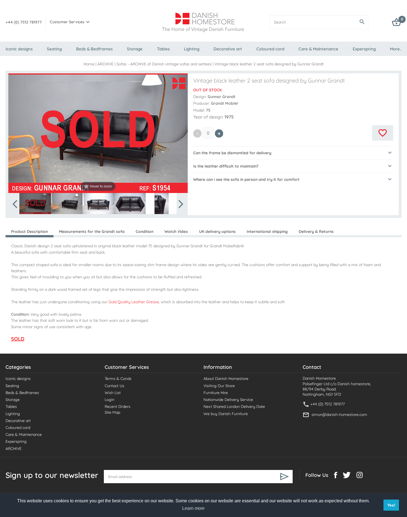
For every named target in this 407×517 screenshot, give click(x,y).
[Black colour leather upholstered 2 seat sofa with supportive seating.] (130, 203)
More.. (395, 49)
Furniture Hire (216, 392)
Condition (144, 231)
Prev (15, 204)
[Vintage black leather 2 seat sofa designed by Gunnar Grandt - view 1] (35, 203)
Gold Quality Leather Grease (134, 301)
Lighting (191, 49)
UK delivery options (217, 231)
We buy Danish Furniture (226, 413)
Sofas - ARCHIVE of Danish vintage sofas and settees (164, 63)
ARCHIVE (105, 63)
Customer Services (67, 21)
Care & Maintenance (318, 49)
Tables (163, 49)
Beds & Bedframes (94, 49)
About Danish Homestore (226, 378)
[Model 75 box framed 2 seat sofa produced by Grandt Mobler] (98, 203)
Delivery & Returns (316, 231)
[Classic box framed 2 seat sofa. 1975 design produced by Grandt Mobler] (161, 203)
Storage (135, 49)
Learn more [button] (193, 508)
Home (89, 63)
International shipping (267, 231)
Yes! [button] (391, 505)
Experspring (364, 49)
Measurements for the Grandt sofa (92, 231)
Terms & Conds (118, 378)
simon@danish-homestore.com (339, 414)
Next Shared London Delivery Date (234, 406)
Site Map (112, 412)
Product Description (29, 231)
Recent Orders (117, 406)
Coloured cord (270, 49)
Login (109, 399)
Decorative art (227, 49)
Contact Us (114, 385)
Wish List (113, 392)
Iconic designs (19, 49)
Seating (54, 49)
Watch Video (176, 231)
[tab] (293, 153)
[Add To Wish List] (382, 133)
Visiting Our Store (219, 385)
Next (180, 204)
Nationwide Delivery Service (228, 399)
